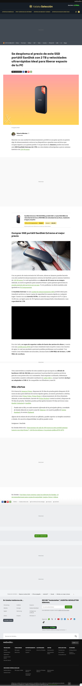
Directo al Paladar (41, 650)
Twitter (26, 72)
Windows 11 (33, 615)
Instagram (61, 619)
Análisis (19, 605)
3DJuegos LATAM (19, 670)
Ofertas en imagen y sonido (42, 12)
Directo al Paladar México (41, 670)
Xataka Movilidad (34, 608)
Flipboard (28, 72)
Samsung (19, 611)
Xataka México (7, 670)
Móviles (6, 608)
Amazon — (51, 223)
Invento (45, 43)
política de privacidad (63, 610)
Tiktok (43, 622)
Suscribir (68, 607)
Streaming (6, 605)
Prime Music (36, 396)
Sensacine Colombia (28, 674)
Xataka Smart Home (7, 657)
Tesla (39, 43)
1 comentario (17, 72)
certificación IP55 (24, 347)
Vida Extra (17, 652)
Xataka (5, 650)
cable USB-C (48, 378)
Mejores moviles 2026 (24, 594)
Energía (19, 608)
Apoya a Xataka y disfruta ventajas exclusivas (53, 629)
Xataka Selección (41, 6)
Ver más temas (8, 620)
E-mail (31, 72)
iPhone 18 (51, 43)
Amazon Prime (26, 391)
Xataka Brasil (7, 672)
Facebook (76, 12)
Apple (5, 611)
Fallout (29, 43)
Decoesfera (61, 652)
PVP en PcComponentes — (34, 223)
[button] (23, 133)
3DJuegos (17, 650)
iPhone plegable (36, 594)
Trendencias (61, 650)
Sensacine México (28, 670)
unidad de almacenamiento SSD (42, 292)
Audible (28, 403)
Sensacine (28, 650)
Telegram (79, 12)
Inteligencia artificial (33, 611)
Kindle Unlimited (18, 403)
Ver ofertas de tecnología (37, 501)
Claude (52, 594)
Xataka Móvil (7, 652)
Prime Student (44, 398)
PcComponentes (26, 287)
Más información (53, 684)
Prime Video (27, 396)
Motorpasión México (50, 670)
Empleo (19, 615)
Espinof (27, 652)
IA (61, 43)
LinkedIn (74, 619)
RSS (68, 619)
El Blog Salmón (73, 650)
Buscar (75, 636)
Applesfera (6, 654)
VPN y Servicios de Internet (24, 12)
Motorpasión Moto (50, 653)
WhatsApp (49, 619)
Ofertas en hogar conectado (61, 12)
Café (57, 43)
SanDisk (56, 501)
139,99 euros (24, 149)
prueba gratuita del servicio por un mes (25, 285)
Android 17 (45, 594)
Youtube (58, 619)
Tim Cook (23, 43)
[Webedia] (78, 1)
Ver (42, 536)
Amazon (49, 501)
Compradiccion (62, 654)
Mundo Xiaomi (7, 660)
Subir (74, 642)
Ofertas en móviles (8, 12)
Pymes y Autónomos (72, 653)
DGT (35, 43)
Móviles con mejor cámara (63, 594)
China (17, 43)
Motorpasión (50, 650)
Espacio (32, 605)
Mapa (65, 43)
